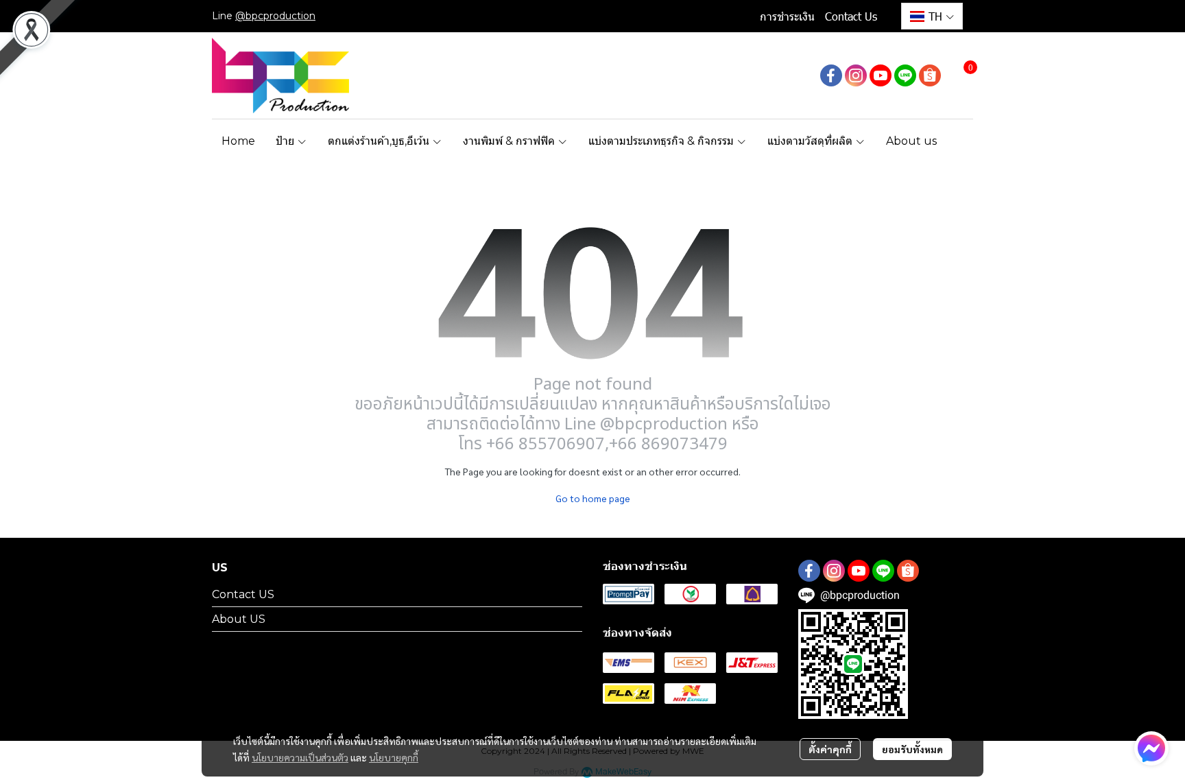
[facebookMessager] (1151, 748)
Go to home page (592, 498)
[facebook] (831, 75)
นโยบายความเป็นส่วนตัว (300, 757)
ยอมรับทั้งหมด (912, 749)
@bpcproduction (275, 16)
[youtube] (880, 75)
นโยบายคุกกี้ (393, 757)
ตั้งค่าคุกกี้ (830, 749)
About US (238, 619)
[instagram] (856, 75)
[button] (932, 16)
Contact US (243, 594)
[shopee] (930, 75)
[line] (905, 75)
